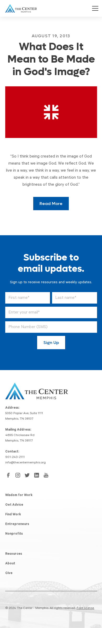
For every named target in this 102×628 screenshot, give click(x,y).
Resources (13, 554)
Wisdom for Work (18, 495)
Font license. (85, 608)
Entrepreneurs (17, 524)
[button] (94, 8)
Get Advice (14, 505)
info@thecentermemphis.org (25, 463)
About (10, 564)
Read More (51, 203)
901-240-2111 (15, 457)
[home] (20, 8)
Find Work (13, 515)
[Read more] (51, 112)
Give (9, 573)
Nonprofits (14, 534)
